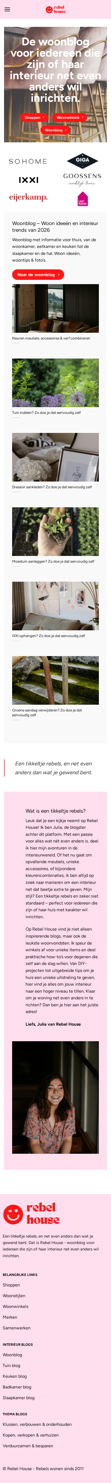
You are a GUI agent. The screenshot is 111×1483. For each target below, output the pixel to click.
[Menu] (7, 9)
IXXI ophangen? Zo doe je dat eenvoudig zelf (48, 636)
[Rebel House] (55, 9)
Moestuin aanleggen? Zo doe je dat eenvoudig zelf (53, 561)
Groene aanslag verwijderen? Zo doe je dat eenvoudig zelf (47, 712)
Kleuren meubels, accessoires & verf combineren (51, 338)
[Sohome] (28, 161)
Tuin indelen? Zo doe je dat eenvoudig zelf (46, 412)
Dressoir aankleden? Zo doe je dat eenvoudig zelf (52, 487)
